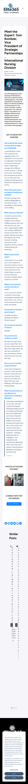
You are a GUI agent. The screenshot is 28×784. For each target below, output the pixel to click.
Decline (14, 777)
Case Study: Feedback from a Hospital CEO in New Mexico (18, 597)
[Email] (14, 523)
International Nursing (13, 73)
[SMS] (17, 523)
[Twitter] (11, 523)
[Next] (16, 625)
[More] (20, 523)
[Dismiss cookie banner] (23, 734)
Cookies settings (14, 769)
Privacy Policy (9, 755)
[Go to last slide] (11, 625)
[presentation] (11, 546)
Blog (5, 73)
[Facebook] (8, 523)
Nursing (13, 75)
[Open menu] (23, 8)
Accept (14, 773)
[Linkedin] (6, 523)
